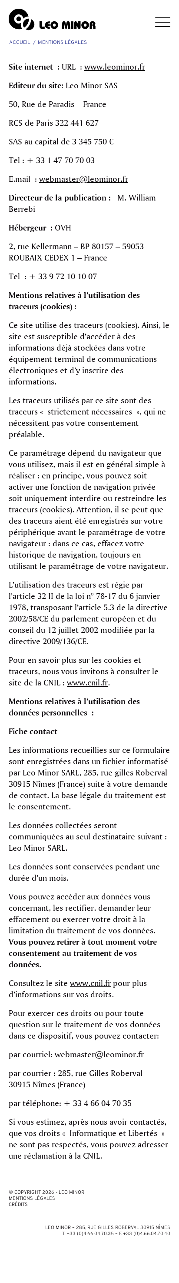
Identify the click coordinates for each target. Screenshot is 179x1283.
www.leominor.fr (114, 66)
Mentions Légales (32, 1198)
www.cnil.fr (87, 682)
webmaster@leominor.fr (83, 179)
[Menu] (158, 17)
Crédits (18, 1205)
